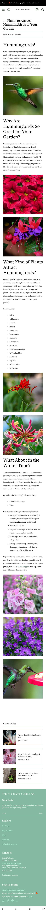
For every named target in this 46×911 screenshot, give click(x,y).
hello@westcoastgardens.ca (13, 890)
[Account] (37, 10)
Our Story (5, 826)
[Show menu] (3, 10)
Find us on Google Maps (11, 863)
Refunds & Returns (9, 844)
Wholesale (6, 839)
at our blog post (23, 567)
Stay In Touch (7, 830)
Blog (3, 835)
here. (30, 896)
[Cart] (42, 10)
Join (40, 813)
